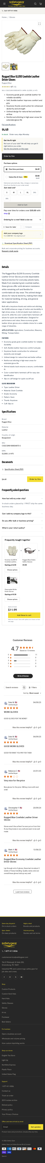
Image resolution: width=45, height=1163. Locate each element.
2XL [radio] (34, 192)
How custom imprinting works (13, 1043)
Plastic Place (6, 1069)
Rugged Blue (7, 83)
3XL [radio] (7, 198)
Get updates (36, 1127)
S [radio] (6, 192)
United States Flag (9, 1074)
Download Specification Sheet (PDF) (18, 243)
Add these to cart (24, 615)
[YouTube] (21, 977)
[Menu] (4, 3)
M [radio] (14, 192)
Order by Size (35, 479)
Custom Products (8, 989)
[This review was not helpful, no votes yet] (38, 727)
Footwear (5, 1017)
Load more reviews (22, 892)
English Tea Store (8, 1055)
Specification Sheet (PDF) (14, 469)
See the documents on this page (16, 149)
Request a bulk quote (10, 251)
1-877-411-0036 (11, 951)
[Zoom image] (39, 24)
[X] (15, 977)
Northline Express (9, 1065)
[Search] (35, 3)
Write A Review (23, 676)
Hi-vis (4, 1012)
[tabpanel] (22, 41)
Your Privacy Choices (10, 1114)
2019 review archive (9, 1100)
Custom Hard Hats (9, 994)
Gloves (12, 17)
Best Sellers (6, 1022)
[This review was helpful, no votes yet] (34, 727)
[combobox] (32, 693)
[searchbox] (13, 687)
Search (4, 1156)
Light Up (5, 1060)
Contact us (6, 1091)
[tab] (5, 66)
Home (4, 17)
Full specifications (9, 124)
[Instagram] (10, 977)
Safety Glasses (7, 1003)
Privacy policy (7, 1109)
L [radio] (20, 192)
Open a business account (11, 1034)
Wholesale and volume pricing (13, 1038)
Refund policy (7, 1105)
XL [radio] (28, 192)
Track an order (7, 1095)
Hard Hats (6, 998)
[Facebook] (4, 977)
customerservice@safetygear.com (15, 957)
